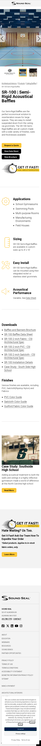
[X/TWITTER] (8, 625)
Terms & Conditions (10, 668)
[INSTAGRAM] (21, 625)
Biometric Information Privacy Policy (17, 675)
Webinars (6, 642)
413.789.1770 (7, 619)
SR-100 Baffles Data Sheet (18, 334)
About (4, 635)
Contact (17, 619)
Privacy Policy (8, 660)
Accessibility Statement (12, 671)
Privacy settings (20, 734)
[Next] (38, 38)
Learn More (9, 554)
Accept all (21, 729)
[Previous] (2, 38)
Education (6, 638)
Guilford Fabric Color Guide (18, 406)
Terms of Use (7, 664)
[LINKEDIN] (12, 625)
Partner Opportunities (11, 653)
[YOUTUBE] (17, 625)
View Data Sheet (11, 151)
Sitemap (5, 679)
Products (21, 83)
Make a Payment (8, 686)
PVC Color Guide (13, 397)
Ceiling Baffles (31, 83)
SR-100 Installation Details (18, 362)
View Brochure (10, 157)
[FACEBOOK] (4, 625)
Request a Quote (11, 145)
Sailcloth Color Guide (15, 401)
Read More (9, 490)
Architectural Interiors (9, 83)
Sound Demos (7, 649)
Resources (6, 646)
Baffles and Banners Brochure (20, 330)
